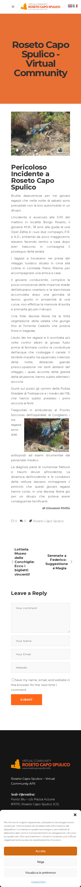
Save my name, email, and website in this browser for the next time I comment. (40, 685)
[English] (70, 5)
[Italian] (75, 5)
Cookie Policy (38, 881)
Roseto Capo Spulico (48, 521)
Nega (40, 862)
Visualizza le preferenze (40, 872)
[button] (75, 815)
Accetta (40, 851)
